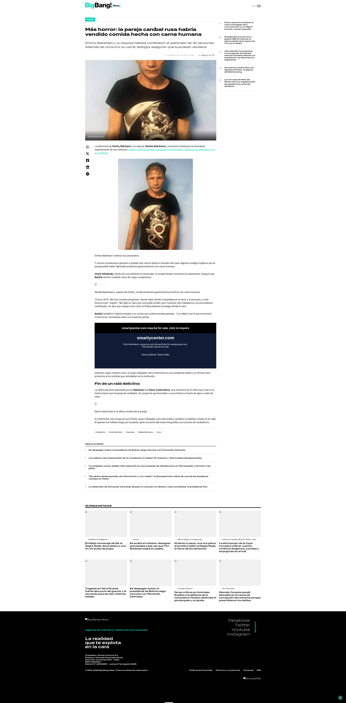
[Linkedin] (87, 167)
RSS (259, 670)
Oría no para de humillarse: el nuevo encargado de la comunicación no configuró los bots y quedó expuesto (239, 26)
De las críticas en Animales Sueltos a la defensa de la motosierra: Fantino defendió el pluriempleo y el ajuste (195, 596)
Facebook (239, 620)
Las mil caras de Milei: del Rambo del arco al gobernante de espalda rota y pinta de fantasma (239, 83)
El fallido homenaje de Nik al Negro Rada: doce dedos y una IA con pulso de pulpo (105, 546)
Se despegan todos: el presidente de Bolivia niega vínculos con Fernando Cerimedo (137, 450)
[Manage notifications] (340, 698)
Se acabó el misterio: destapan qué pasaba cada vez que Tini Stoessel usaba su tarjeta (150, 546)
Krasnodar (130, 432)
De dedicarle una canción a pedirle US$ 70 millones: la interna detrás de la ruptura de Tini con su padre (239, 40)
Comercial (248, 670)
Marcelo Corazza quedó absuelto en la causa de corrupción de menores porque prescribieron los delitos (240, 596)
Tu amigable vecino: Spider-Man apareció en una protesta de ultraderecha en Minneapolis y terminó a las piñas (150, 467)
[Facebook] (87, 160)
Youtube (240, 629)
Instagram (238, 634)
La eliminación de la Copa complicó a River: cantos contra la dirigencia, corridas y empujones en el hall (239, 547)
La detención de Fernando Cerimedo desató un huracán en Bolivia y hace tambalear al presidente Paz (148, 486)
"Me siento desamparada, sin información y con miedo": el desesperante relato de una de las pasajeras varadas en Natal (148, 477)
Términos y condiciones (228, 670)
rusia (159, 432)
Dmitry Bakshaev (115, 432)
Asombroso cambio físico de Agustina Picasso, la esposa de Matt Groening (239, 69)
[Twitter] (87, 153)
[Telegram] (87, 174)
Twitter (242, 624)
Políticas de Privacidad (200, 670)
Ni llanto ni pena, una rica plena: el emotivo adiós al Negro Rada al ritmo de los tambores (195, 546)
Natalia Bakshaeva (146, 432)
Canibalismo (100, 432)
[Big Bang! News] (102, 6)
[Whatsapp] (87, 147)
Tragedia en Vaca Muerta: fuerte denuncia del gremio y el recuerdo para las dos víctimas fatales (105, 592)
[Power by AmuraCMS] (252, 678)
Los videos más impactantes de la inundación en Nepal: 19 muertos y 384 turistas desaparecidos (145, 458)
